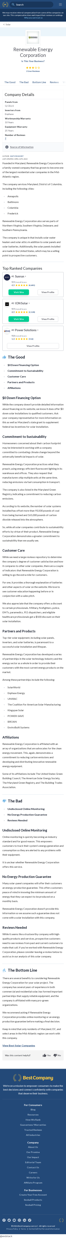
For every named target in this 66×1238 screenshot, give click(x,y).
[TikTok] (29, 1220)
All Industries (33, 1135)
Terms (23, 1229)
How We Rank (33, 1119)
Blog (33, 1109)
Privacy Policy (12, 1229)
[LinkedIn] (24, 1220)
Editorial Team (33, 1162)
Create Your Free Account (33, 1194)
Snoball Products (33, 1199)
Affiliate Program (33, 1182)
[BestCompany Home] (5, 4)
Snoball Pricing (33, 1205)
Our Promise (33, 1152)
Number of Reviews (15, 135)
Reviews (54, 82)
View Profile (47, 292)
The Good (9, 82)
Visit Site (19, 292)
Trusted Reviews (33, 1130)
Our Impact (33, 1157)
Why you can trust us (33, 18)
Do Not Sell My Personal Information (44, 1229)
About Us (33, 1147)
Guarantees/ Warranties (33, 1124)
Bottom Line (39, 82)
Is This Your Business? (33, 61)
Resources (33, 1114)
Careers (33, 1172)
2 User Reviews (33, 71)
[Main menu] (60, 4)
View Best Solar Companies (18, 1045)
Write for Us (33, 1177)
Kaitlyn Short (17, 156)
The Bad (24, 82)
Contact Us (33, 1167)
